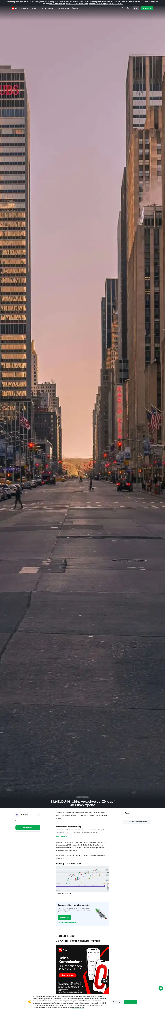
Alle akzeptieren (130, 1002)
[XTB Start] (15, 8)
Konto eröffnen (147, 8)
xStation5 (63, 893)
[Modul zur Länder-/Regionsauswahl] (128, 8)
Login (136, 8)
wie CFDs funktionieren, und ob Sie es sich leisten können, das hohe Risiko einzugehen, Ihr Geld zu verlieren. (86, 4)
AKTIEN (64, 940)
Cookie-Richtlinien (78, 1007)
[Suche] (122, 8)
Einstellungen (117, 1002)
